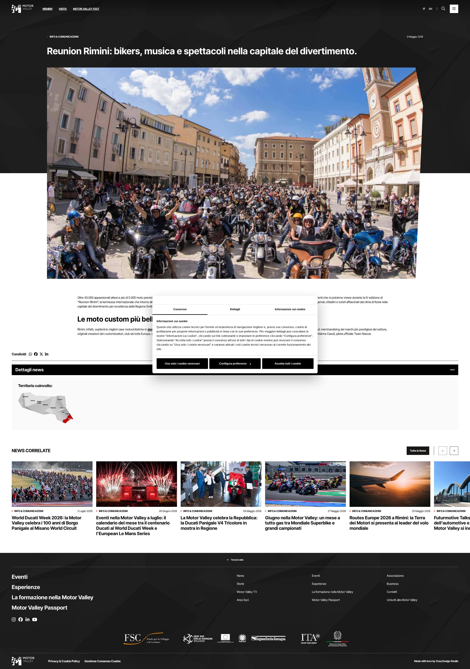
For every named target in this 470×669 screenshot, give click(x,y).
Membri (47, 8)
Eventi (20, 576)
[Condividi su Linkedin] (46, 354)
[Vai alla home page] (22, 9)
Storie (240, 584)
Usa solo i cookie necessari (182, 363)
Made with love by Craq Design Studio (436, 661)
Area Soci (243, 600)
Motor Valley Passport (39, 607)
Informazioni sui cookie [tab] (290, 309)
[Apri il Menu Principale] (454, 9)
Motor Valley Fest (86, 8)
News (240, 575)
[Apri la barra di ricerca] (443, 9)
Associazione (395, 575)
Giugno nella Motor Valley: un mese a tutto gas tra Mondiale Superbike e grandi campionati (302, 523)
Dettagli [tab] (235, 309)
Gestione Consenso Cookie (102, 661)
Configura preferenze (233, 363)
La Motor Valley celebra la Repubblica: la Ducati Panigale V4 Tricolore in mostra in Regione (219, 523)
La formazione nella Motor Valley (52, 597)
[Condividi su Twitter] (41, 354)
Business (393, 584)
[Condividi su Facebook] (36, 354)
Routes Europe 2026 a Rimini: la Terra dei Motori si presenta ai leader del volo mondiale (389, 523)
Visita (63, 8)
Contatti (392, 592)
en (430, 8)
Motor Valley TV (247, 592)
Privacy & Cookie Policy (64, 661)
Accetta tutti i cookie (288, 363)
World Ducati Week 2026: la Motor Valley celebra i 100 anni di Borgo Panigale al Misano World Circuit (46, 523)
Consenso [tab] (180, 309)
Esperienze (26, 587)
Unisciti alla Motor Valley (402, 600)
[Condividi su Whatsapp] (30, 354)
